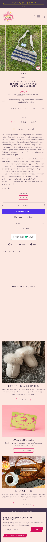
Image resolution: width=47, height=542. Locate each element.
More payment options (23, 217)
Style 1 (13, 122)
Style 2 (23, 122)
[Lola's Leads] (23, 472)
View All (23, 399)
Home (23, 78)
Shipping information (23, 109)
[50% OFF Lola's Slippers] (23, 362)
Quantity (23, 193)
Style (23, 118)
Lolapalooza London (23, 81)
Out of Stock (23, 223)
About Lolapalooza (23, 512)
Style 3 (33, 122)
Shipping (20, 94)
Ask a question (23, 228)
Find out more (23, 450)
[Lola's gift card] (23, 421)
